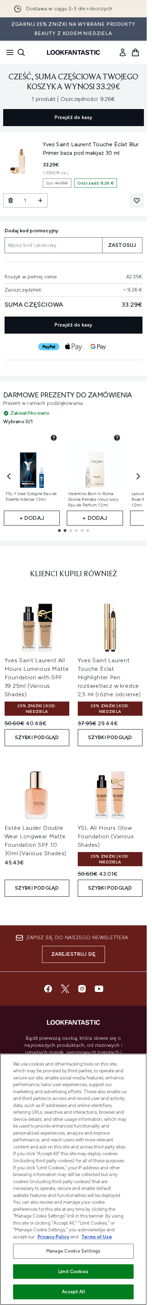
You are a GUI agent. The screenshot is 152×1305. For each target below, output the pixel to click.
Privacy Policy (53, 1236)
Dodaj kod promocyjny (32, 231)
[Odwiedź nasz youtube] (98, 988)
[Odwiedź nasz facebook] (48, 988)
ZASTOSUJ (122, 245)
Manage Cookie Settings (73, 1251)
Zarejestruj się (73, 954)
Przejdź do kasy (73, 117)
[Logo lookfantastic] (73, 52)
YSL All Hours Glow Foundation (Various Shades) (106, 836)
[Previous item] (8, 476)
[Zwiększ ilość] (40, 200)
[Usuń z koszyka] (10, 200)
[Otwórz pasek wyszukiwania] (21, 52)
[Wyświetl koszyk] (135, 52)
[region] (73, 1179)
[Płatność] (49, 346)
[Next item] (138, 476)
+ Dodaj (31, 518)
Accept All (73, 1291)
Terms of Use (96, 1236)
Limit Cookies (73, 1271)
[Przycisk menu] (8, 52)
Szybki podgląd (37, 737)
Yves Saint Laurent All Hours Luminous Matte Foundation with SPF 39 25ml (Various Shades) (37, 677)
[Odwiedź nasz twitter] (65, 988)
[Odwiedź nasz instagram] (82, 988)
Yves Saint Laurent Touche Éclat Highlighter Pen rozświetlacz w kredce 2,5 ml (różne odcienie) (109, 677)
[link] (122, 52)
